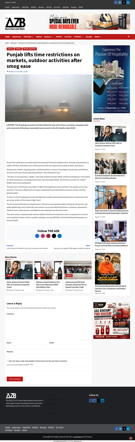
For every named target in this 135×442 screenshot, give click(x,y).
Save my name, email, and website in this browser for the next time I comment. (38, 361)
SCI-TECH (57, 7)
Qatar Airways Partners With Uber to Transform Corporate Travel (18, 284)
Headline (18, 49)
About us (50, 413)
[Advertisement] (48, 145)
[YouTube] (48, 236)
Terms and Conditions (55, 399)
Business (41, 7)
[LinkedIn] (59, 236)
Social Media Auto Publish (60, 441)
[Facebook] (37, 236)
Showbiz (73, 7)
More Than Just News (15, 28)
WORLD (33, 7)
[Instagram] (43, 236)
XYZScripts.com (78, 441)
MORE (81, 7)
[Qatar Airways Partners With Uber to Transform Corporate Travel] (19, 270)
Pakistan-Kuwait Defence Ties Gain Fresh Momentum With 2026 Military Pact (48, 284)
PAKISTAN (25, 7)
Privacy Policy (52, 404)
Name (9, 343)
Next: (72, 247)
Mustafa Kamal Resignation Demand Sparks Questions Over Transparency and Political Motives (110, 288)
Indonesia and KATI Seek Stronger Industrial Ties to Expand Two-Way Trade (75, 284)
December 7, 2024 (22, 71)
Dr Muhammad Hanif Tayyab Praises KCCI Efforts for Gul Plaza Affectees (110, 176)
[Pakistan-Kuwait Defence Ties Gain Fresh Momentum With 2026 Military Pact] (48, 270)
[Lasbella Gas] (111, 320)
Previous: (27, 247)
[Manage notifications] (130, 438)
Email (51, 343)
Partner (50, 408)
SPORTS (49, 7)
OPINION (65, 7)
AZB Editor (11, 71)
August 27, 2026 (20, 290)
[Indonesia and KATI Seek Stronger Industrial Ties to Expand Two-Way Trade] (78, 270)
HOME (7, 7)
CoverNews (77, 437)
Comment (11, 314)
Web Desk (10, 290)
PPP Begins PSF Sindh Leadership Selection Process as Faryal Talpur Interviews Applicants (111, 244)
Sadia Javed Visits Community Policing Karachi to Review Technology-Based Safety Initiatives (111, 212)
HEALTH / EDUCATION (30, 49)
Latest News (16, 7)
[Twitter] (54, 236)
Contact (50, 394)
